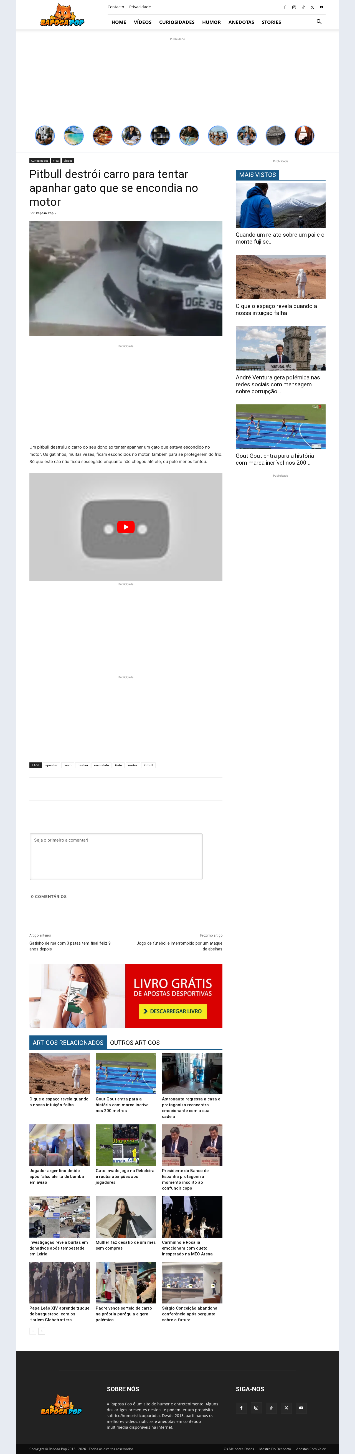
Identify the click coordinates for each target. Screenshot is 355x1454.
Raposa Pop (45, 213)
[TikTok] (303, 7)
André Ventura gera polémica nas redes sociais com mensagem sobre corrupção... (278, 384)
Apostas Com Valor (311, 1449)
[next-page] (41, 1331)
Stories (271, 22)
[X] (312, 7)
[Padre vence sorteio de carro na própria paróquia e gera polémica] (126, 1282)
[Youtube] (321, 7)
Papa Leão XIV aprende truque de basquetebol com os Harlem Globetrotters (59, 1314)
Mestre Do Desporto (275, 1449)
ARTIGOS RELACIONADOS (68, 1042)
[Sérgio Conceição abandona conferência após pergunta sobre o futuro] (192, 1282)
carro (68, 765)
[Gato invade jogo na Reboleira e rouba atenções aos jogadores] (126, 1145)
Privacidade (140, 6)
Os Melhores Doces (239, 1449)
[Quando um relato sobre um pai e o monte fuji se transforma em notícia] (281, 205)
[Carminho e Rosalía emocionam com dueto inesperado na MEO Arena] (192, 1217)
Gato (118, 765)
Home (118, 22)
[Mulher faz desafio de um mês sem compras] (126, 1217)
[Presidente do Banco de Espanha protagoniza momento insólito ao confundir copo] (192, 1145)
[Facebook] (285, 7)
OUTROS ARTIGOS (135, 1042)
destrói (83, 765)
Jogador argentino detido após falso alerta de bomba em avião (56, 1176)
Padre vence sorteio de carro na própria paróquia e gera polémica (124, 1314)
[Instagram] (294, 7)
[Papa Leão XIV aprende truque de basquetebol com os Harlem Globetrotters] (59, 1282)
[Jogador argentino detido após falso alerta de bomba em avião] (59, 1145)
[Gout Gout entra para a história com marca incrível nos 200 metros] (126, 1073)
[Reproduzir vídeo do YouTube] (125, 527)
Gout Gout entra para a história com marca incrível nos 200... (275, 459)
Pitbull (148, 765)
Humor (211, 22)
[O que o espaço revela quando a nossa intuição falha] (59, 1073)
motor (133, 765)
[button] (319, 22)
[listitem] (45, 136)
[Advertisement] (177, 81)
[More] (328, 789)
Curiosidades (176, 22)
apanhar (51, 765)
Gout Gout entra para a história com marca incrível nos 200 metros (122, 1105)
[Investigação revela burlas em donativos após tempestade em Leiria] (59, 1217)
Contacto (116, 6)
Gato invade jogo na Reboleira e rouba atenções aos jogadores (125, 1176)
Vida (56, 160)
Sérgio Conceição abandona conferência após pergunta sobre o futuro (189, 1314)
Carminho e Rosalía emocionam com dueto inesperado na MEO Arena (187, 1248)
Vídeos (142, 22)
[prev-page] (32, 1331)
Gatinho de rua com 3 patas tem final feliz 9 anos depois (70, 946)
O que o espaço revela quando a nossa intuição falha (276, 309)
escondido (101, 765)
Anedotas (241, 22)
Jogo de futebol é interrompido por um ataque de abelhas (179, 946)
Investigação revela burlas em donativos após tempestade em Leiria (58, 1248)
